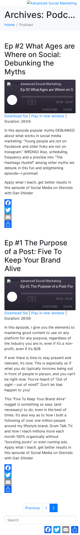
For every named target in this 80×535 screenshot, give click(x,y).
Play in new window (47, 116)
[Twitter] (40, 210)
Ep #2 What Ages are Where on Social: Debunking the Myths (39, 59)
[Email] (40, 217)
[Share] (40, 224)
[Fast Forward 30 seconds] (39, 102)
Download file (16, 116)
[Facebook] (40, 202)
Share (67, 109)
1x (31, 102)
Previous (32, 508)
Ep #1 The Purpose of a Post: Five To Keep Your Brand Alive (35, 255)
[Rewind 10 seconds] (23, 102)
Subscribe (50, 109)
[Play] (12, 100)
